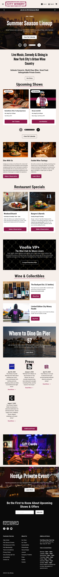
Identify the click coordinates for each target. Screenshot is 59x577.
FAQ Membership (7, 547)
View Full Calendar (29, 37)
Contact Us (6, 559)
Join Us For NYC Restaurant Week (29, 10)
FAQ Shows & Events (8, 542)
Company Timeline (27, 554)
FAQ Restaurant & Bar (9, 545)
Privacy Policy (7, 552)
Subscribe (39, 512)
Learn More (36, 176)
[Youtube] (11, 528)
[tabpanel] (29, 30)
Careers (24, 562)
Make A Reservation (11, 176)
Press (23, 557)
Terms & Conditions (8, 550)
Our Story (30, 78)
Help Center (6, 540)
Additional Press (29, 428)
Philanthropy (25, 547)
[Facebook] (4, 528)
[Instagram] (8, 528)
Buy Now (35, 318)
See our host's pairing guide (37, 291)
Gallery (23, 559)
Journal (24, 552)
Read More (11, 389)
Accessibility (6, 557)
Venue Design (25, 550)
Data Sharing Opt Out (9, 554)
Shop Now (36, 296)
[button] (3, 4)
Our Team (24, 542)
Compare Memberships (29, 262)
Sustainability (25, 545)
